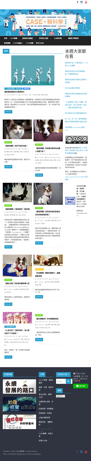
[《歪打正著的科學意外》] (19, 416)
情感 (51, 160)
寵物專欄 (16, 152)
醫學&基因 (39, 269)
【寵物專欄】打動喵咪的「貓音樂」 (17, 209)
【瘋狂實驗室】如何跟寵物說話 (46, 319)
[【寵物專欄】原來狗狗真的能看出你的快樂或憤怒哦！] (48, 184)
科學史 (49, 413)
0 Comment (40, 157)
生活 (41, 397)
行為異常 (26, 152)
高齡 (8, 155)
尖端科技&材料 (44, 402)
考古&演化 (43, 394)
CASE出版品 (17, 43)
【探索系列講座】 (27, 38)
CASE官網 (29, 43)
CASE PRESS (24, 95)
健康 (7, 152)
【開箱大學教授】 (73, 38)
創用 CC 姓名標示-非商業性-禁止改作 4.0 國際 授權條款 (76, 150)
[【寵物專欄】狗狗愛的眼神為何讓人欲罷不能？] (48, 121)
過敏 (40, 285)
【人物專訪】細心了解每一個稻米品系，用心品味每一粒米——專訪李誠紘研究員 (76, 105)
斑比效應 (22, 342)
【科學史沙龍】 (43, 38)
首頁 (5, 38)
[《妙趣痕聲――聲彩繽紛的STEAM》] (19, 398)
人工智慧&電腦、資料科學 (13, 88)
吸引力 (18, 339)
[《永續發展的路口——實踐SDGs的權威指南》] (19, 380)
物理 (40, 387)
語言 (46, 327)
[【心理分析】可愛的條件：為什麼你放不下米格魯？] (17, 313)
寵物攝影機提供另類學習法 (14, 92)
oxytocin (58, 157)
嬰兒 (22, 339)
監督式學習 (44, 95)
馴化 (38, 223)
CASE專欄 (13, 38)
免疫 (48, 282)
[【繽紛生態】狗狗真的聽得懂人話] (17, 256)
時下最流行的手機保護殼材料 (76, 113)
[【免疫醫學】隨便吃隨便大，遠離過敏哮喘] (48, 256)
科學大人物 (43, 441)
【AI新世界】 (58, 38)
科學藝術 (50, 409)
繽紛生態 (8, 142)
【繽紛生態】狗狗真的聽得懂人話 (16, 283)
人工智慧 (34, 95)
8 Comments (40, 324)
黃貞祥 (12, 155)
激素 (54, 160)
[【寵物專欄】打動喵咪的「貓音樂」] (17, 184)
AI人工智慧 (43, 380)
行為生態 (41, 327)
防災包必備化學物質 (72, 88)
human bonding (51, 157)
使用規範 (7, 43)
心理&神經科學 (10, 326)
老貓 (21, 152)
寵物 (39, 95)
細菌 (36, 285)
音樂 (19, 215)
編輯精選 (26, 88)
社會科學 (43, 409)
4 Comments (40, 220)
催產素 (37, 160)
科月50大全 (40, 43)
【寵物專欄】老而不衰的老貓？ (16, 146)
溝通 (27, 289)
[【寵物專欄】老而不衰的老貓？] (17, 121)
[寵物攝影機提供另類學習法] (32, 57)
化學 (45, 387)
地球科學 (42, 413)
